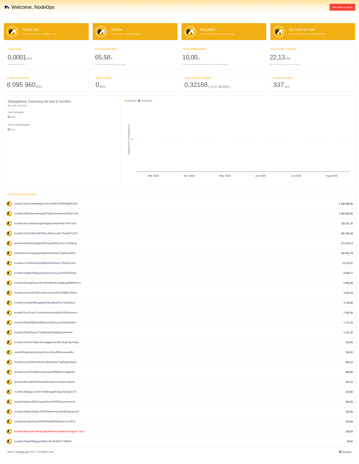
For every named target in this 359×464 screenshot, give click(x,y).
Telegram (346, 452)
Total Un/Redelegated (19, 125)
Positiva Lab (22, 452)
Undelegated (146, 101)
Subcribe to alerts (342, 7)
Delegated (131, 101)
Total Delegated (16, 112)
